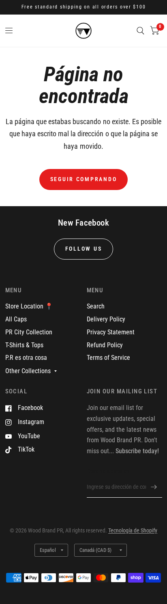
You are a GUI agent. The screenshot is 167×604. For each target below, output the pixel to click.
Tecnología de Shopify (132, 530)
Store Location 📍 (29, 306)
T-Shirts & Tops (24, 345)
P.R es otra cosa (26, 357)
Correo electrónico (108, 471)
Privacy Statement (111, 332)
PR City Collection (28, 332)
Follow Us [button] (83, 248)
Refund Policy (105, 345)
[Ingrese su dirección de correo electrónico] (154, 487)
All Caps (16, 319)
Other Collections (28, 371)
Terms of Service (108, 357)
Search (96, 306)
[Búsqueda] (140, 31)
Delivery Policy (106, 319)
